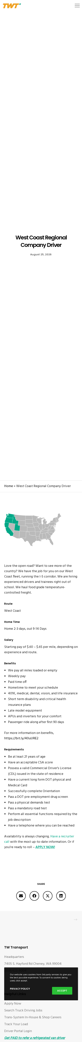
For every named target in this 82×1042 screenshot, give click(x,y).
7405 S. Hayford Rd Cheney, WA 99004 (33, 964)
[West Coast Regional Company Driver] (21, 896)
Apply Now (12, 1003)
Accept (62, 990)
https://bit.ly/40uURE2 (21, 738)
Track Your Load (16, 1024)
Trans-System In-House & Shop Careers (32, 1017)
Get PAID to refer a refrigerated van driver (34, 1038)
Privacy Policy (20, 988)
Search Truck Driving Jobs (23, 1010)
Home (8, 486)
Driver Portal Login (18, 1031)
